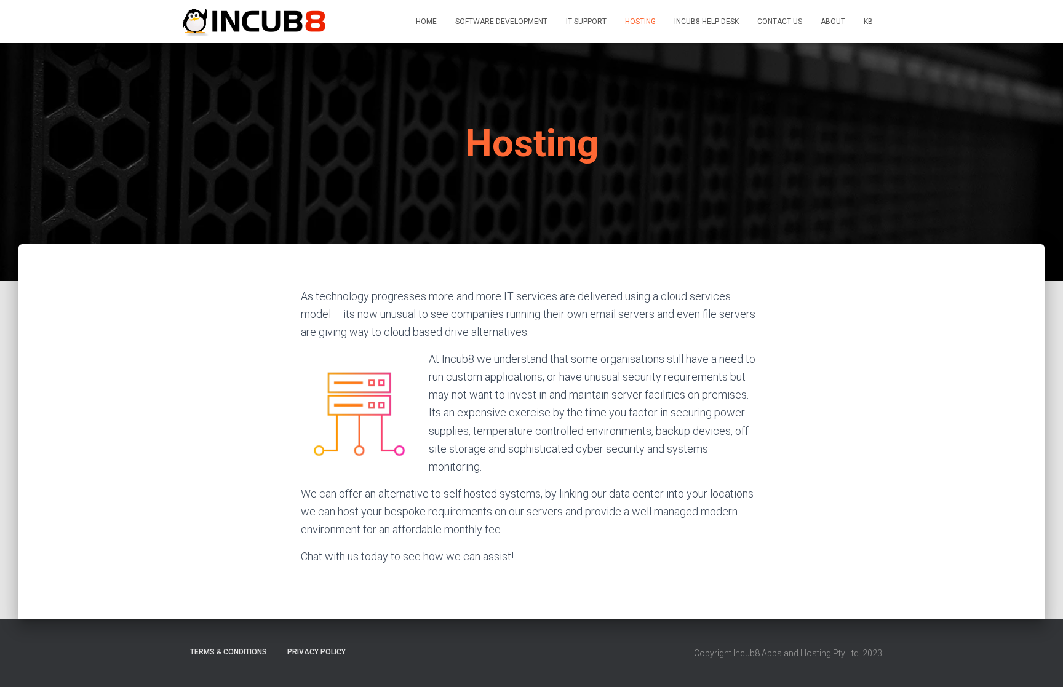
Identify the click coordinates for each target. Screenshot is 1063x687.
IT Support (586, 21)
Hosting (640, 21)
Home (426, 21)
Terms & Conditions (228, 652)
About (833, 21)
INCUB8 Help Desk (706, 21)
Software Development (501, 21)
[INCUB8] (256, 21)
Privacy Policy (316, 652)
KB (868, 21)
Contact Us (779, 21)
